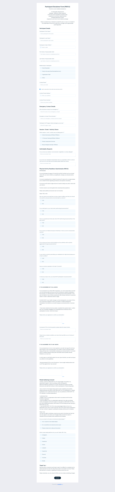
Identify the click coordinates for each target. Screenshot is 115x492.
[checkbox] (57, 435)
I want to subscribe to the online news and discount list (51, 89)
